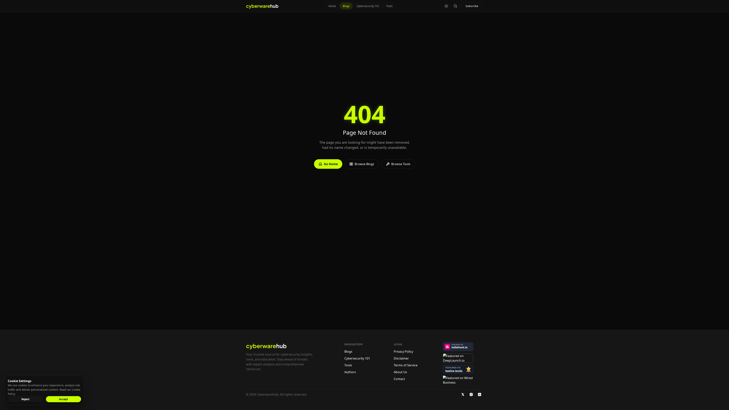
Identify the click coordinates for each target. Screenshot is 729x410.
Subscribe (471, 6)
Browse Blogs (364, 164)
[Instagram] (471, 394)
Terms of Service (405, 365)
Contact (399, 379)
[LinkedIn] (479, 394)
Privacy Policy (403, 351)
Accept (63, 399)
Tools (389, 6)
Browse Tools (400, 164)
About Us (400, 372)
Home (332, 6)
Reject (25, 399)
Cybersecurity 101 (368, 6)
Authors (350, 372)
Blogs (346, 6)
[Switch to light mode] (446, 6)
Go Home (331, 164)
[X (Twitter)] (462, 394)
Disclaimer (401, 358)
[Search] (455, 6)
